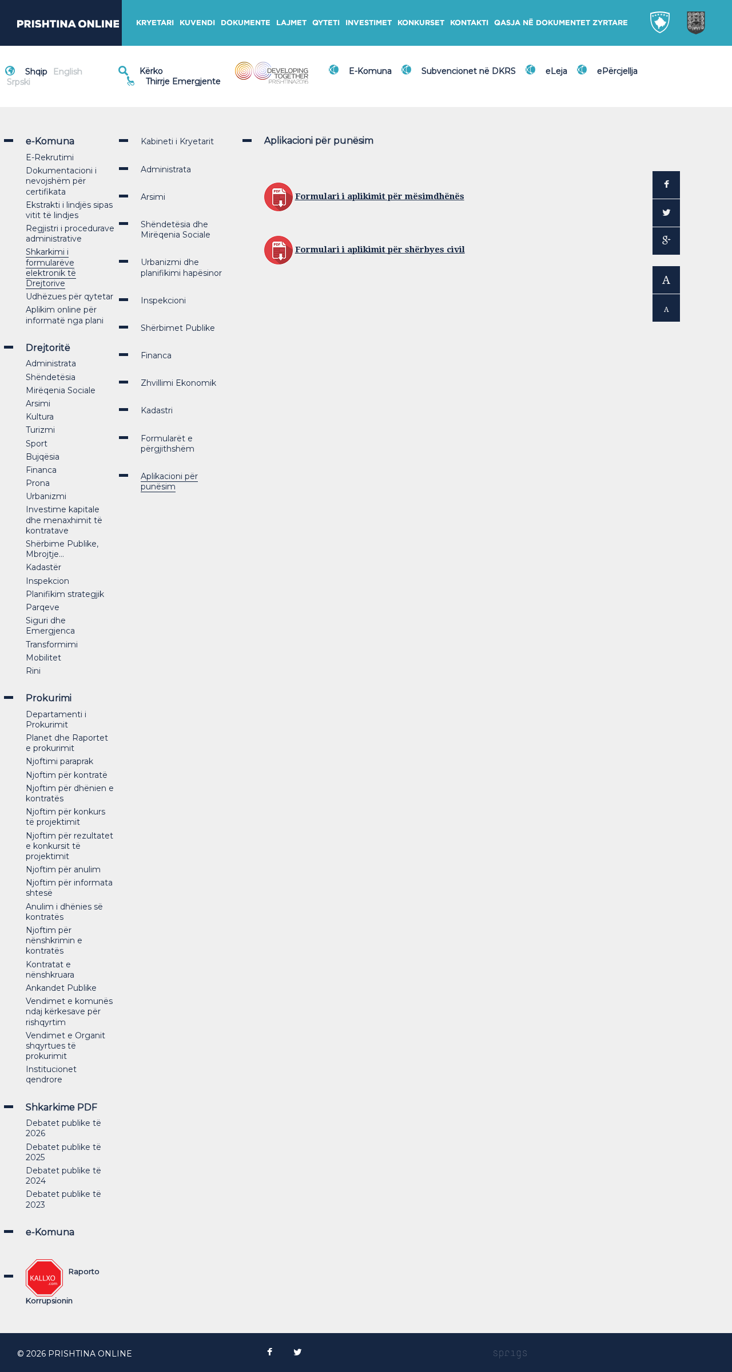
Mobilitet (43, 658)
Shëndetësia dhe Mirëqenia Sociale (175, 229)
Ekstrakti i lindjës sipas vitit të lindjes (69, 210)
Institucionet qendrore (51, 1074)
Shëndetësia (50, 377)
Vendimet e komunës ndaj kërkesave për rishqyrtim (69, 1011)
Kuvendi (197, 22)
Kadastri (157, 410)
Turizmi (40, 430)
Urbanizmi (46, 496)
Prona (38, 483)
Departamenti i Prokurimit (56, 719)
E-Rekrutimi (50, 157)
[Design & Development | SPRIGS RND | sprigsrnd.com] (510, 1354)
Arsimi (38, 403)
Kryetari (155, 22)
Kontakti (469, 22)
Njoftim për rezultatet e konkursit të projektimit (69, 846)
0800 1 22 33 (174, 74)
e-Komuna (50, 1232)
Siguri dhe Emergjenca (50, 625)
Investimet (368, 22)
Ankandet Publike (61, 988)
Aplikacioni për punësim (169, 481)
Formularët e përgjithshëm (167, 443)
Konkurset (420, 22)
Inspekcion (47, 581)
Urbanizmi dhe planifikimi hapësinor (181, 267)
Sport (36, 443)
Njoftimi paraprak (59, 761)
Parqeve (42, 607)
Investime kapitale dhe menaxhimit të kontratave (64, 519)
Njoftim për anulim (63, 869)
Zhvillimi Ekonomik (178, 383)
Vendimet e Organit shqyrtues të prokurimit (65, 1045)
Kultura (40, 417)
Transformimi (52, 644)
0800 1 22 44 (174, 87)
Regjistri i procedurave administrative (70, 233)
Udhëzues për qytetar (69, 296)
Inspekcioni (163, 300)
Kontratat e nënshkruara (50, 969)
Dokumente (245, 22)
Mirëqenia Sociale (61, 390)
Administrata (51, 363)
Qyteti (326, 22)
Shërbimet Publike (178, 328)
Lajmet (291, 22)
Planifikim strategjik (65, 594)
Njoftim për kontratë (67, 775)
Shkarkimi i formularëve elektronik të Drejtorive (51, 267)
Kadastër (43, 567)
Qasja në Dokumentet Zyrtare (561, 22)
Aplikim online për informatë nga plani (65, 315)
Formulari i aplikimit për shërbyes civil (380, 249)
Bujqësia (42, 457)
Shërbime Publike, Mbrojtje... (62, 549)
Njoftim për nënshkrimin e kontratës (54, 940)
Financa (41, 470)
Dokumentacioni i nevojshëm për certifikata (61, 180)
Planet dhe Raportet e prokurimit (67, 743)
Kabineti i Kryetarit (177, 141)
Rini (33, 671)
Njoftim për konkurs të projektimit (65, 816)
